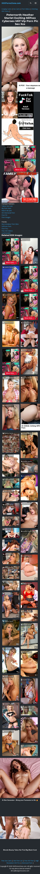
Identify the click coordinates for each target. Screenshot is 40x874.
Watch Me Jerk (7, 211)
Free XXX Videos (7, 231)
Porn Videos (26, 9)
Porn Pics (5, 229)
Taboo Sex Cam (7, 206)
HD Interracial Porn (8, 213)
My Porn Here (6, 208)
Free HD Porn (29, 861)
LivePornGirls (6, 233)
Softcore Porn (6, 226)
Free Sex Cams (6, 861)
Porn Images (6, 217)
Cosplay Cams (6, 9)
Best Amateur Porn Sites (10, 224)
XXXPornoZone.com (11, 3)
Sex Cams (16, 9)
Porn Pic (4, 215)
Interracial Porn (27, 863)
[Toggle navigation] (35, 3)
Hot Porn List (18, 861)
